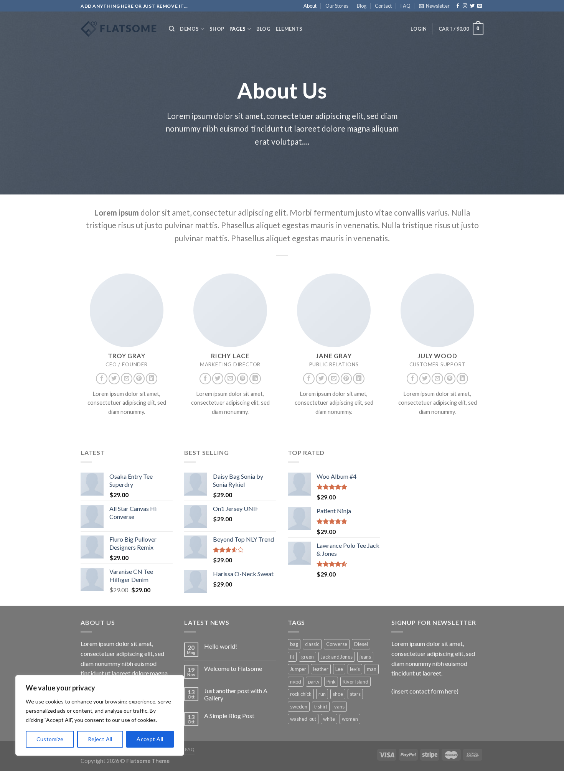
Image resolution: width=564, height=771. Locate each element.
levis (355, 669)
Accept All (150, 739)
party (314, 682)
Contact (383, 6)
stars (355, 694)
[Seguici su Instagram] (465, 6)
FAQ (406, 6)
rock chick (301, 694)
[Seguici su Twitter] (472, 6)
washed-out (303, 719)
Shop (216, 29)
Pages (237, 29)
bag (294, 644)
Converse (336, 644)
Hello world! (220, 646)
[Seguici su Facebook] (457, 6)
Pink (331, 682)
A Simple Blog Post (229, 715)
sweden (298, 706)
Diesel (361, 644)
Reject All (100, 739)
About (310, 6)
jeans (365, 657)
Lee (339, 669)
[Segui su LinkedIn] (151, 378)
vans (339, 706)
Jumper (298, 669)
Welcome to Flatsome (233, 668)
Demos (189, 29)
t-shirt (320, 706)
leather (320, 669)
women (350, 719)
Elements (289, 29)
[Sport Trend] (119, 29)
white (329, 719)
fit (292, 657)
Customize (50, 739)
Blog (361, 6)
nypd (295, 682)
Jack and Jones (337, 657)
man (371, 669)
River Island (355, 682)
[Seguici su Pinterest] (139, 378)
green (307, 657)
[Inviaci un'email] (479, 6)
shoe (338, 694)
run (322, 694)
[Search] (172, 28)
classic (312, 644)
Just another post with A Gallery (235, 694)
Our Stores (336, 6)
